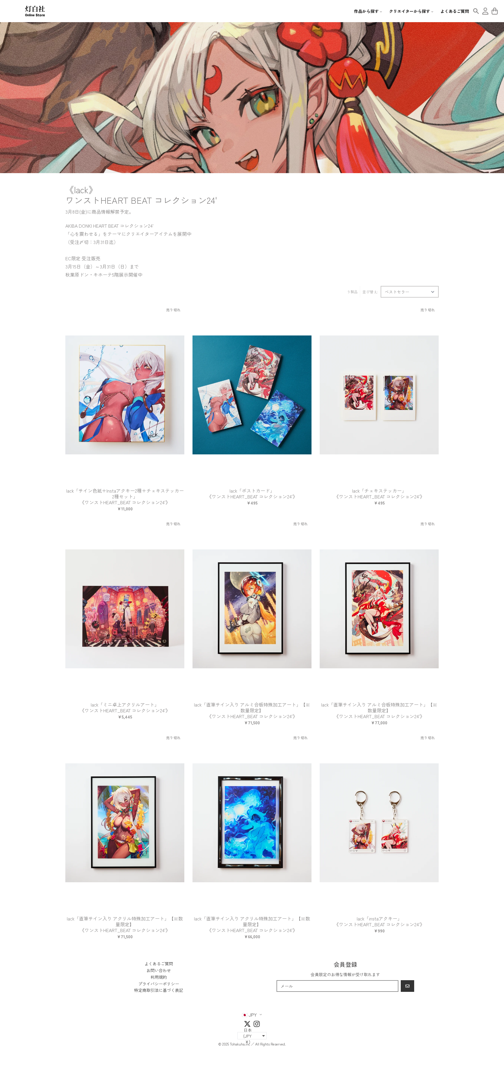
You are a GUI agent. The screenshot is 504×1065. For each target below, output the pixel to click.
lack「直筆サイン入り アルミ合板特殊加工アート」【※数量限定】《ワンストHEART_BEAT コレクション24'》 (252, 710)
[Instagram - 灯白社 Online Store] (256, 1023)
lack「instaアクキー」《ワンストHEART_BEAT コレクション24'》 (379, 921)
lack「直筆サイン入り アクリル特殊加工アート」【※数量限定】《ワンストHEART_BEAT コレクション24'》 (125, 924)
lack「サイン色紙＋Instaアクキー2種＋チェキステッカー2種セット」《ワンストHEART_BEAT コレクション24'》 (125, 496)
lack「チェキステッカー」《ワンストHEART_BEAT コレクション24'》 (379, 493)
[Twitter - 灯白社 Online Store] (247, 1023)
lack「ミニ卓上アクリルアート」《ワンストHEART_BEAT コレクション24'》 (125, 707)
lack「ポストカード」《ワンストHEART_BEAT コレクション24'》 (252, 493)
